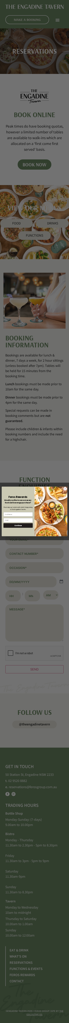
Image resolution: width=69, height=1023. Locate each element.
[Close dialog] (65, 488)
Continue (18, 526)
